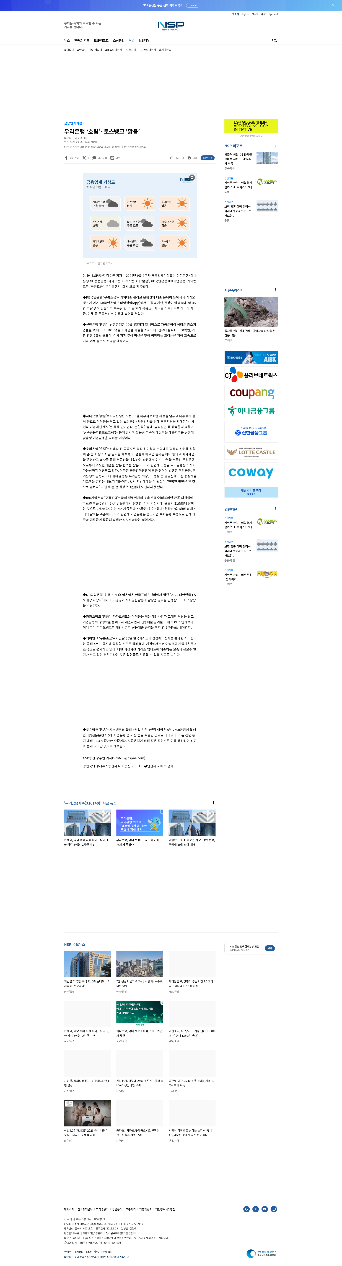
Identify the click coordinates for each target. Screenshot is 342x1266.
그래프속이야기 (113, 50)
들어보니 (69, 50)
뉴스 (67, 40)
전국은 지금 (81, 40)
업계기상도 (165, 50)
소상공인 (119, 40)
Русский (273, 14)
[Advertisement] (296, 159)
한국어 (235, 14)
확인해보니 (95, 50)
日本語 (255, 14)
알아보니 (82, 50)
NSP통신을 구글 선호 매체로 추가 (163, 5)
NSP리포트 (101, 40)
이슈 (132, 40)
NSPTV (144, 40)
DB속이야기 (131, 50)
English (245, 14)
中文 (263, 14)
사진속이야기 (148, 50)
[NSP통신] (171, 26)
